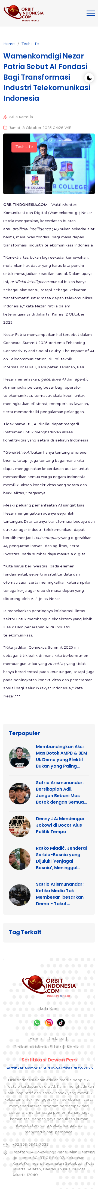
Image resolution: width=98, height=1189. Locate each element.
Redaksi (56, 1039)
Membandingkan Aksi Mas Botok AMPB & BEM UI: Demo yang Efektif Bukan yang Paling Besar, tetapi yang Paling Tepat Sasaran (61, 756)
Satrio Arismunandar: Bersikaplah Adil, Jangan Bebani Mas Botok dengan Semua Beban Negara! (60, 792)
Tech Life (30, 44)
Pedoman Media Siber (37, 1047)
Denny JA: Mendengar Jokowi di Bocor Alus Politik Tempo (60, 825)
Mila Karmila (21, 117)
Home (9, 44)
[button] (91, 13)
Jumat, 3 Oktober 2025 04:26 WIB (40, 128)
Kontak (74, 1047)
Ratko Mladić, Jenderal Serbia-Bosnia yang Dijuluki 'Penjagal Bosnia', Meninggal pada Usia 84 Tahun (61, 858)
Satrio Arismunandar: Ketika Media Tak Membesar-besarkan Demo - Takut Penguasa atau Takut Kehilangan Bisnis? (60, 894)
